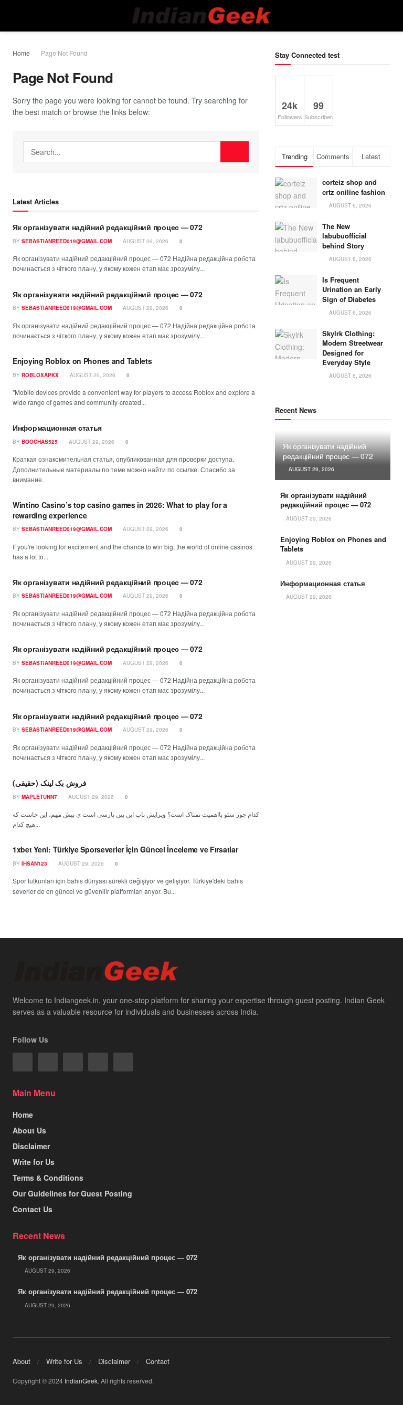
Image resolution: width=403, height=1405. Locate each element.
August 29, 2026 (144, 241)
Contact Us (32, 1209)
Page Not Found (64, 52)
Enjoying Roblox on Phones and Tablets (82, 361)
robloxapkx (40, 375)
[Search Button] (234, 151)
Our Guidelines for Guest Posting (72, 1193)
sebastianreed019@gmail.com (67, 241)
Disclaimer (31, 1146)
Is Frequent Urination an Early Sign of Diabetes (351, 289)
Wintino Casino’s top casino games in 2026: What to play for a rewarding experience (120, 510)
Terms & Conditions (48, 1177)
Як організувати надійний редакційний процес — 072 (107, 227)
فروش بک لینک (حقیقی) (50, 782)
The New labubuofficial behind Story (344, 235)
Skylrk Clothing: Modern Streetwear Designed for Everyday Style (352, 347)
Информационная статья (57, 427)
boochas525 (40, 441)
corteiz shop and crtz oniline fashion (354, 186)
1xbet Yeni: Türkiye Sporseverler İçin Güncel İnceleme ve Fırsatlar (125, 849)
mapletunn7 (39, 796)
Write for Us (34, 1162)
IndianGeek (81, 1380)
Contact (157, 1361)
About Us (29, 1130)
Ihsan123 (34, 863)
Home (21, 52)
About (21, 1361)
